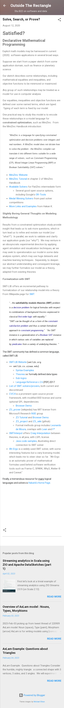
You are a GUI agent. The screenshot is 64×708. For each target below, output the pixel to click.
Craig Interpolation (40, 433)
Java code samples (26, 441)
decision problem (21, 307)
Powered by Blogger (34, 695)
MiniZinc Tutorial (18, 178)
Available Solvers (18, 186)
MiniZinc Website (18, 174)
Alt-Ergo (13, 448)
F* (54, 429)
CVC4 (12, 393)
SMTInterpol (15, 433)
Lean (44, 429)
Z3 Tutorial (21, 417)
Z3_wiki (37, 421)
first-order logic (25, 316)
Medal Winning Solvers (21, 198)
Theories (20, 374)
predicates (17, 344)
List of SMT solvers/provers (24, 386)
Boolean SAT (46, 335)
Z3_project (22, 421)
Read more (54, 596)
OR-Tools (41, 194)
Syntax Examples (25, 370)
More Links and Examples (23, 206)
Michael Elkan (39, 702)
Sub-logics (21, 378)
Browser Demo (24, 405)
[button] (59, 20)
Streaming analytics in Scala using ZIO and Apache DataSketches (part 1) (27, 564)
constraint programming (32, 330)
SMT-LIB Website (18, 362)
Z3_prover (15, 409)
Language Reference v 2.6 (29, 382)
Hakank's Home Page (39, 482)
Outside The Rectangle (31, 5)
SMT (32, 294)
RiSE (33, 413)
